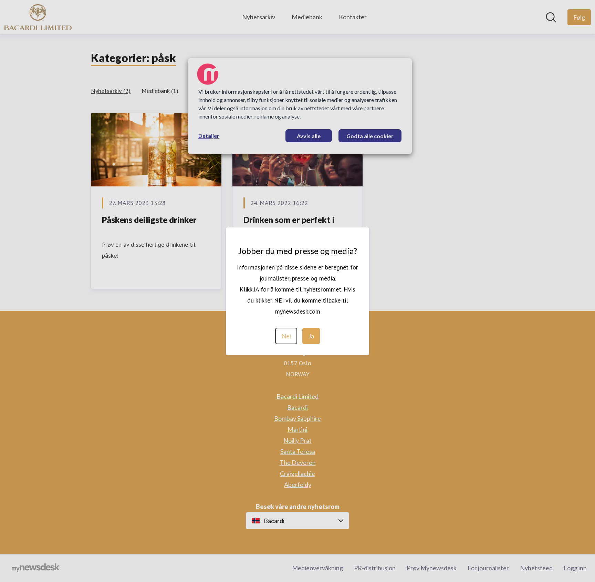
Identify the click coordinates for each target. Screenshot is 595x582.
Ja (311, 336)
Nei (286, 336)
